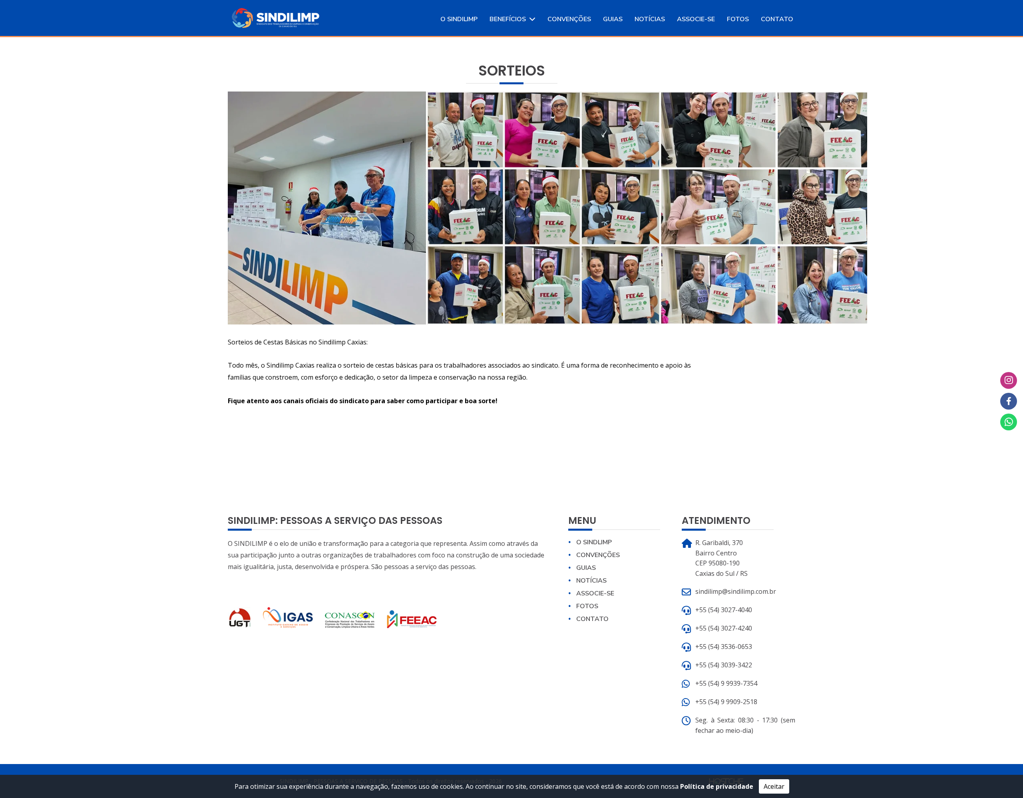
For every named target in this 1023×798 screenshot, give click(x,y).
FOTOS (738, 19)
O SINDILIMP (459, 19)
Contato (592, 619)
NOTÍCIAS (650, 19)
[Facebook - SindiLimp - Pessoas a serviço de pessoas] (1008, 401)
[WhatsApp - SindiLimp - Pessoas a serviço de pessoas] (1008, 422)
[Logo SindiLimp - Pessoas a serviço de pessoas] (275, 17)
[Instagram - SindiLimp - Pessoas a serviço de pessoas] (1008, 380)
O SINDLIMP (594, 542)
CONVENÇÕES (569, 19)
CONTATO (777, 19)
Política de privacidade (716, 786)
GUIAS (613, 19)
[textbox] (463, 379)
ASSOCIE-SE (696, 19)
